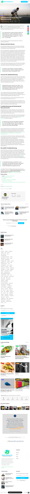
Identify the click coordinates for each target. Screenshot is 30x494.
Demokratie (10, 266)
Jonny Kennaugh (5, 186)
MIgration (2, 302)
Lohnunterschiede (6, 295)
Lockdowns (2, 295)
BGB (5, 262)
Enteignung (2, 270)
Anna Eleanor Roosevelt (3, 255)
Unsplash (10, 186)
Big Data (8, 262)
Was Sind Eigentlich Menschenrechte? (7, 177)
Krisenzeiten (2, 294)
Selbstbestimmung (14, 196)
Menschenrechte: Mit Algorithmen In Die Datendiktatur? (9, 179)
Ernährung (11, 270)
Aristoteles (8, 258)
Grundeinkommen (9, 287)
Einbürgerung (11, 269)
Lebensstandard (6, 294)
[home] (7, 1)
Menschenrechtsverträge (9, 301)
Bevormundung (2, 262)
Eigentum (8, 269)
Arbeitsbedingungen (3, 258)
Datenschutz (6, 266)
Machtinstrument (11, 295)
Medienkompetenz (11, 298)
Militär (5, 302)
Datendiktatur (22, 155)
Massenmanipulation (3, 298)
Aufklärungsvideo (24, 1)
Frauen (4, 277)
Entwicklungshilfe (7, 270)
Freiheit (7, 277)
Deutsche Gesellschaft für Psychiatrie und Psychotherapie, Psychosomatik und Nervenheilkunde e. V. (13, 132)
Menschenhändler (3, 301)
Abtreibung (2, 252)
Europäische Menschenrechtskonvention (5, 273)
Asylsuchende (2, 259)
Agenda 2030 (8, 252)
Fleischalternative (6, 276)
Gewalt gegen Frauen (3, 284)
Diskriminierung (3, 269)
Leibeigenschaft (11, 294)
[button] (29, 1)
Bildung (11, 262)
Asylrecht (11, 258)
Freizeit (9, 277)
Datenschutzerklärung (3, 315)
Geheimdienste (2, 280)
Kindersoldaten (11, 291)
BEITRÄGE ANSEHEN (5, 199)
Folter (1, 277)
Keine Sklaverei (4, 178)
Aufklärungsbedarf (7, 259)
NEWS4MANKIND (5, 492)
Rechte (2, 15)
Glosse (1, 287)
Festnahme (2, 276)
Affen (5, 252)
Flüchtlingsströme (11, 276)
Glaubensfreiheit (8, 284)
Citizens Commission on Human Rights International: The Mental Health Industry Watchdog (13, 182)
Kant (4, 291)
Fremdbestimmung (19, 196)
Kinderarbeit (7, 291)
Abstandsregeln (10, 251)
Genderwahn (6, 280)
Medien (7, 298)
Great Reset (4, 287)
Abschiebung (6, 251)
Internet (2, 291)
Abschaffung (2, 251)
